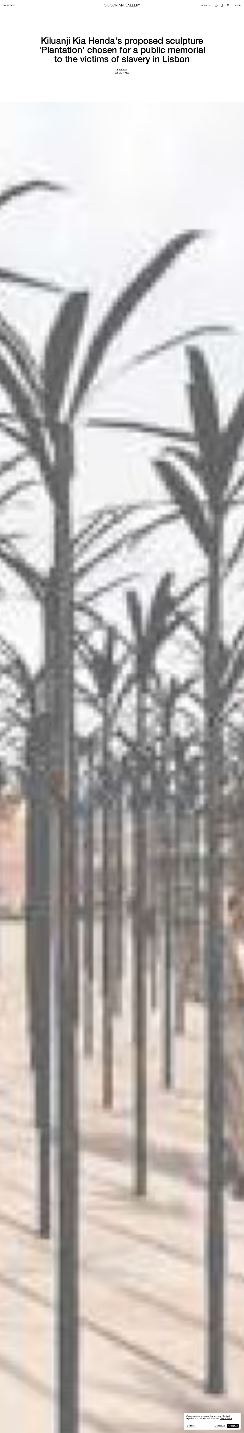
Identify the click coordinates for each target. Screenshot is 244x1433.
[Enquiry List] (222, 5)
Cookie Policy (226, 1419)
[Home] (122, 5)
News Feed (9, 5)
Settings (190, 1426)
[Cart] (216, 5)
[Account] (228, 5)
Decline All (220, 1426)
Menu (237, 5)
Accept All (233, 1426)
